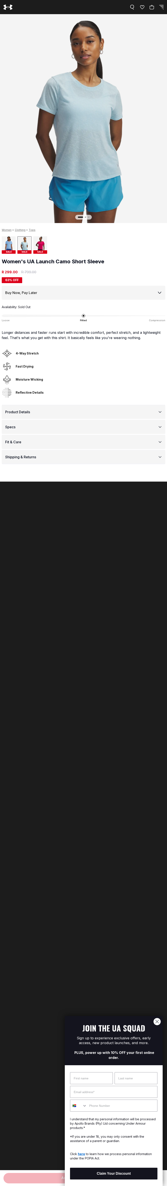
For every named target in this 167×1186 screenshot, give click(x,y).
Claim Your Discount (114, 1173)
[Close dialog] (157, 1021)
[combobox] (78, 1105)
